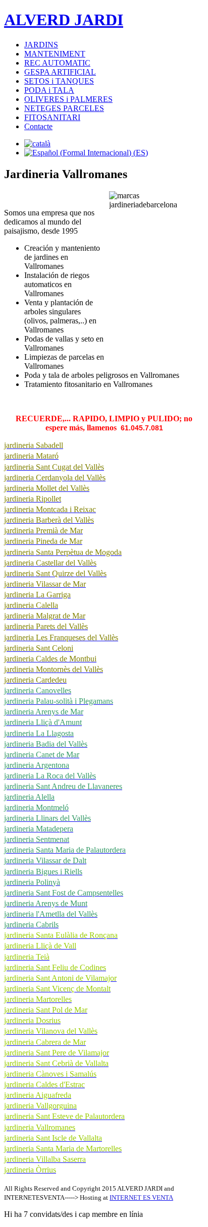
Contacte (38, 126)
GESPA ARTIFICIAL (60, 72)
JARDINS (41, 44)
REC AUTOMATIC (57, 63)
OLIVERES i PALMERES (68, 99)
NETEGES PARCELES (64, 108)
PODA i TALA (49, 90)
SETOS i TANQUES (59, 81)
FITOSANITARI (52, 117)
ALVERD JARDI (63, 20)
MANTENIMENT (54, 53)
